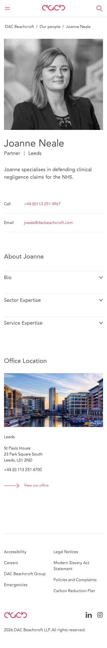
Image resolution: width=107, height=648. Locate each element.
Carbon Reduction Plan (74, 591)
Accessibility (15, 552)
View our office (36, 486)
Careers (11, 563)
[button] (99, 8)
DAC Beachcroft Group (25, 574)
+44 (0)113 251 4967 (42, 204)
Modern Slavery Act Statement (71, 566)
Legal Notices (66, 552)
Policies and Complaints (75, 580)
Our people (50, 27)
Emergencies (15, 585)
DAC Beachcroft (19, 27)
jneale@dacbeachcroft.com (48, 223)
